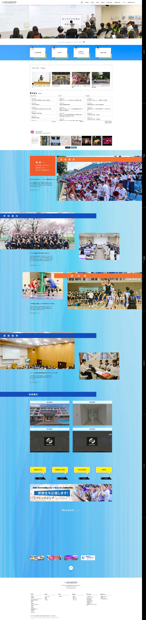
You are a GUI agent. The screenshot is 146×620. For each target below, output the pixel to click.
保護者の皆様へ (102, 594)
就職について (75, 597)
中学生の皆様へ (88, 594)
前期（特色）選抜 (89, 598)
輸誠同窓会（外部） (131, 2)
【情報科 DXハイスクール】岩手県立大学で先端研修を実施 (70, 100)
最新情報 (32, 596)
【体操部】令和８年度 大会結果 (93, 114)
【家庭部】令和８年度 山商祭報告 (93, 119)
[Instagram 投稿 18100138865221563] (45, 141)
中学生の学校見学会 (35, 104)
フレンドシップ (75, 599)
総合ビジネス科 (47, 596)
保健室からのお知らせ (104, 596)
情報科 (46, 597)
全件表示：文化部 (108, 122)
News (33, 92)
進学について (75, 598)
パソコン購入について (90, 603)
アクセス (124, 2)
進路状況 (74, 596)
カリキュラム (46, 599)
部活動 (97, 2)
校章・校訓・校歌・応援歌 (34, 599)
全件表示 (53, 121)
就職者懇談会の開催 (35, 117)
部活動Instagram (144, 156)
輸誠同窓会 (32, 610)
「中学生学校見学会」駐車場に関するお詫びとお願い (41, 108)
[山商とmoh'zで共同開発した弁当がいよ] (97, 141)
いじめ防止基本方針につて (104, 598)
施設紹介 (32, 601)
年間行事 (32, 607)
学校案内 (32, 594)
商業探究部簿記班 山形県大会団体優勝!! (95, 104)
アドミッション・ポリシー (90, 597)
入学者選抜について (89, 596)
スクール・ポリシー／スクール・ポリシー (36, 598)
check (40, 478)
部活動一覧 (60, 596)
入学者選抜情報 (144, 362)
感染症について (103, 597)
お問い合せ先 (33, 612)
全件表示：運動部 (108, 121)
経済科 (46, 598)
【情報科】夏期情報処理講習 (64, 104)
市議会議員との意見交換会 (36, 113)
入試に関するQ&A (89, 599)
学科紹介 (45, 594)
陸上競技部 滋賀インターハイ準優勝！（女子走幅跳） (97, 100)
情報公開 (32, 603)
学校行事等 (33, 96)
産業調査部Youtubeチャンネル (144, 259)
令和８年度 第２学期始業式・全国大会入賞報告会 (40, 100)
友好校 (32, 606)
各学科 (60, 96)
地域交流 (32, 605)
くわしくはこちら (33, 265)
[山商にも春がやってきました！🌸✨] (66, 141)
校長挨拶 (32, 597)
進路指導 (73, 594)
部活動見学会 (89, 602)
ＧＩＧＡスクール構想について (35, 604)
